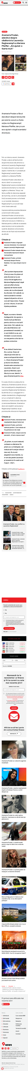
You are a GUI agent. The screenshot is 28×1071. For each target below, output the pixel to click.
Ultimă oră (6, 1015)
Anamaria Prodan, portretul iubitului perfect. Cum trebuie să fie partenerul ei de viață (13, 427)
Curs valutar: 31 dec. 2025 (14, 638)
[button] (23, 2)
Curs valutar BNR (20, 1015)
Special (5, 1038)
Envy (16, 1064)
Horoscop (6, 1032)
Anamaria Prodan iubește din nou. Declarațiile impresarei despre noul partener (14, 252)
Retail (18, 1064)
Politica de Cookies (19, 1024)
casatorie (11, 494)
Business (6, 1029)
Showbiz (4, 31)
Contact (18, 1034)
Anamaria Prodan (8, 492)
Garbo (12, 1064)
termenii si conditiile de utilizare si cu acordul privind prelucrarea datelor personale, (15, 698)
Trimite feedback (9, 628)
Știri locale (6, 1018)
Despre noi (19, 1018)
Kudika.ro (21, 469)
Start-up (22, 1064)
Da (6, 610)
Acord (17, 1031)
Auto (4, 1035)
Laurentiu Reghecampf (17, 492)
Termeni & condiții (21, 1028)
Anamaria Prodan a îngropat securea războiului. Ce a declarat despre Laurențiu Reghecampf (14, 245)
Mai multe (14, 734)
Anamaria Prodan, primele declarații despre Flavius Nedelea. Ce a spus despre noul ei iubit (14, 261)
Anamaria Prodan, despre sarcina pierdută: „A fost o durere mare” (14, 434)
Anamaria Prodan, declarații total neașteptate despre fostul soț (14, 421)
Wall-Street (4, 1064)
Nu (6, 613)
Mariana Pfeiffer (5, 494)
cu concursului (14, 700)
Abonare (14, 708)
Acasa (3, 986)
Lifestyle (5, 1026)
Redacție (18, 1021)
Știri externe (6, 1021)
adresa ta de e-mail (14, 686)
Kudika (8, 1064)
